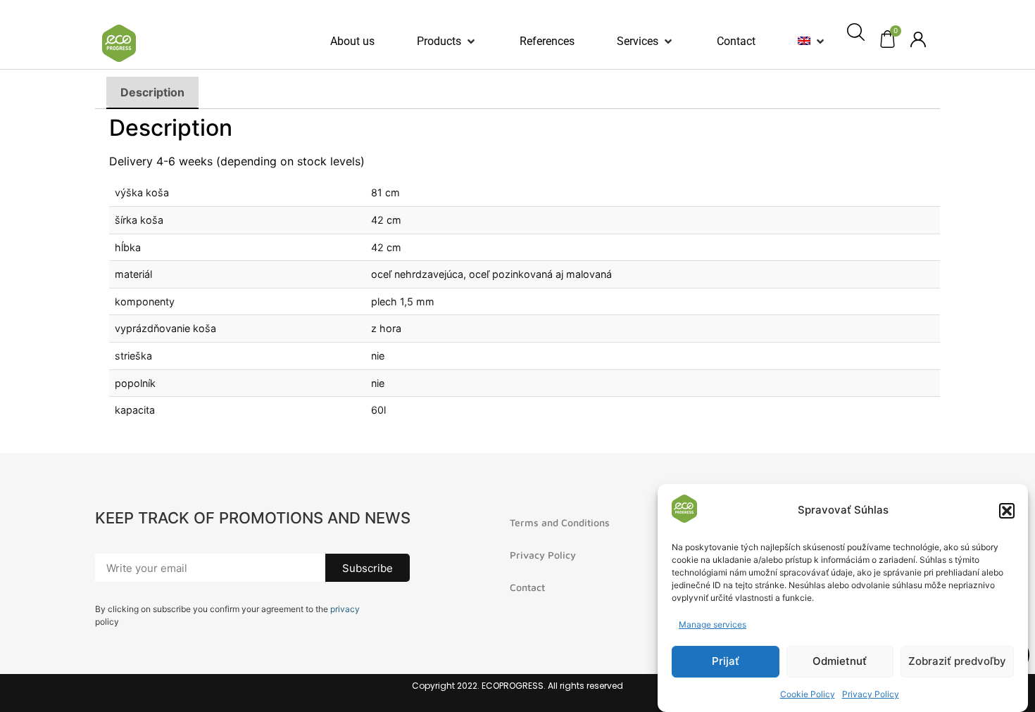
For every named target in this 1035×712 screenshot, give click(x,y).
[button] (1007, 511)
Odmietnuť (840, 661)
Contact (527, 587)
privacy (345, 609)
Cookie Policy (807, 694)
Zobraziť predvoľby (957, 661)
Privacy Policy (870, 694)
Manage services (712, 624)
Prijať (725, 661)
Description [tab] (152, 92)
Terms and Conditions (560, 522)
